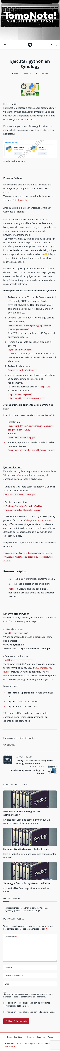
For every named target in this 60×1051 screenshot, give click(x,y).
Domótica (18, 1037)
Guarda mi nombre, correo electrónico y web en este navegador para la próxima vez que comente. (28, 995)
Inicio (9, 1037)
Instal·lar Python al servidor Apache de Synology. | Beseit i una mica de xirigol (27, 909)
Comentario (11, 936)
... (39, 823)
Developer (41, 1037)
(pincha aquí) (20, 200)
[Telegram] (30, 44)
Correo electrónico (14, 975)
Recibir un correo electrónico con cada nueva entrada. (31, 1012)
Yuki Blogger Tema (31, 1043)
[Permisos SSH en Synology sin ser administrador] (30, 799)
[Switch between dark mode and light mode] (52, 44)
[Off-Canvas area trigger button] (4, 44)
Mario (16, 73)
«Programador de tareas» (30, 475)
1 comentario (43, 73)
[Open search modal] (56, 44)
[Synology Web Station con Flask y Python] (30, 837)
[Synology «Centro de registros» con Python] (30, 871)
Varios (50, 1037)
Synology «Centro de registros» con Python (27, 883)
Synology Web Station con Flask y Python (26, 849)
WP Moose (10, 1046)
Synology (31, 1037)
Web (7, 984)
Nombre (9, 967)
